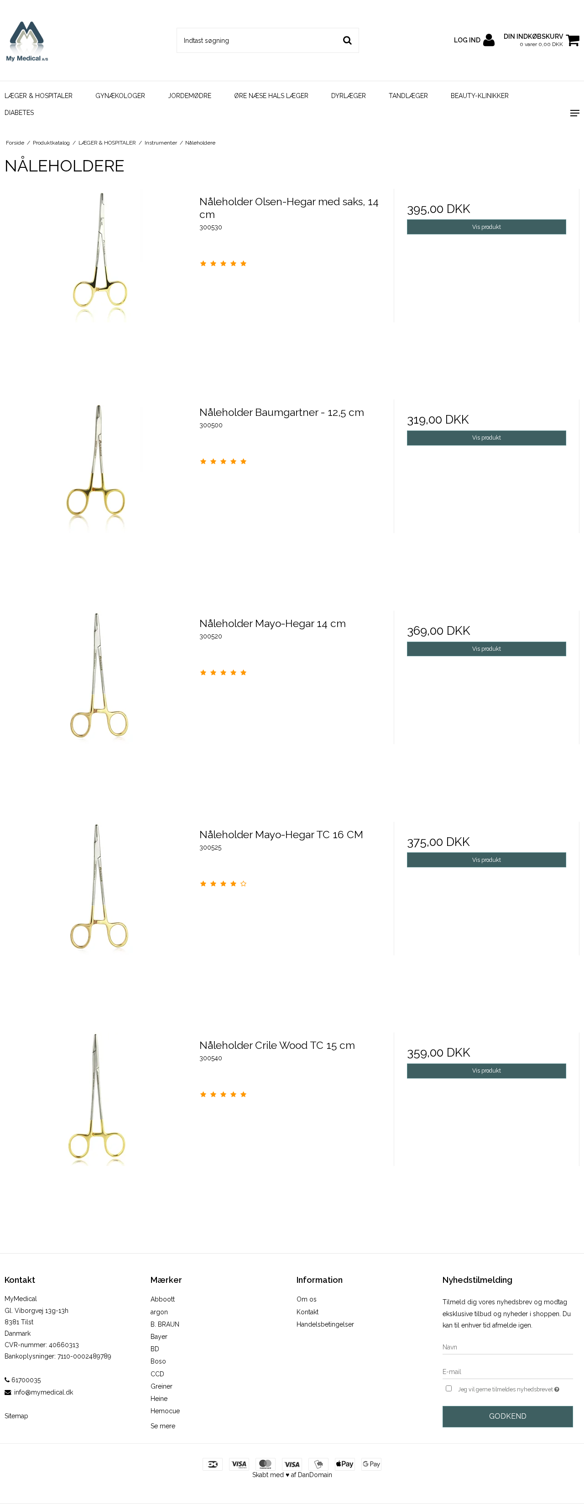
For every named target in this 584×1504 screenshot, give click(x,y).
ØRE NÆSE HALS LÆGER (271, 95)
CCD (157, 1374)
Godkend (508, 1416)
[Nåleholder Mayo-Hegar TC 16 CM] (97, 914)
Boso (158, 1361)
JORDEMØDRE (189, 95)
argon (159, 1312)
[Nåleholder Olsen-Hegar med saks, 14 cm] (97, 281)
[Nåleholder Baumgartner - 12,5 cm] (97, 492)
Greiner (161, 1386)
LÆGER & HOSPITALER (39, 95)
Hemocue (165, 1411)
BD (155, 1349)
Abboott (163, 1299)
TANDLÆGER (408, 95)
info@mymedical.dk (43, 1392)
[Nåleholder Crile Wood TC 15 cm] (97, 1125)
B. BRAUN (165, 1324)
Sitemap (16, 1416)
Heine (159, 1398)
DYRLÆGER (348, 95)
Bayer (159, 1336)
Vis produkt (486, 226)
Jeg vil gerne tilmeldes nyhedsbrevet (515, 1387)
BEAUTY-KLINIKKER (480, 95)
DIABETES (19, 112)
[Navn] (508, 1347)
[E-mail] (508, 1371)
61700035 (25, 1380)
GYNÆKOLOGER (120, 95)
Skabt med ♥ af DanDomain (292, 1474)
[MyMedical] (49, 40)
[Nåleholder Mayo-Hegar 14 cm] (97, 703)
